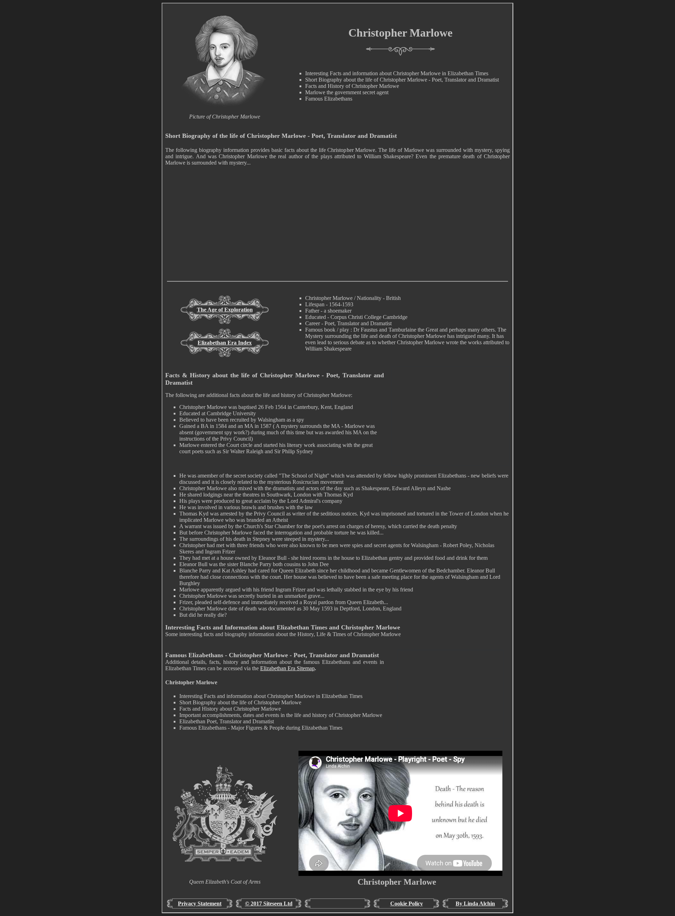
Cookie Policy (406, 904)
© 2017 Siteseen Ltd (268, 904)
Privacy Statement (199, 904)
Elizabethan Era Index (225, 343)
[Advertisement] (337, 231)
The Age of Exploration (225, 310)
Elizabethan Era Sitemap (287, 668)
